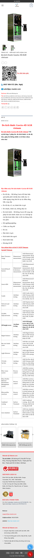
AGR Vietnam (18, 96)
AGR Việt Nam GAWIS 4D (9, 96)
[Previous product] (5, 62)
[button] (2, 5)
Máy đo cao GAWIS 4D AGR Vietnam (12, 101)
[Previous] (3, 27)
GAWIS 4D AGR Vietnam (18, 99)
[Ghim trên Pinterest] (14, 107)
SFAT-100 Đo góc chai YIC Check (25, 445)
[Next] (30, 27)
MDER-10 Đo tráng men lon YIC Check (8, 445)
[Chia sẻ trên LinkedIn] (17, 107)
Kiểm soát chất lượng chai (18, 52)
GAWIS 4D (10, 99)
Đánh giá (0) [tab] (4, 120)
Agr (8, 103)
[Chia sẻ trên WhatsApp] (2, 107)
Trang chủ (4, 52)
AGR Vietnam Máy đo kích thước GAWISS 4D (20, 97)
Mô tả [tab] (3, 117)
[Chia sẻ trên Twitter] (8, 107)
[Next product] (2, 62)
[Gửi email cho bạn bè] (11, 107)
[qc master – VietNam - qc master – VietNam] (17, 5)
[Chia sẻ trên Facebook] (5, 107)
